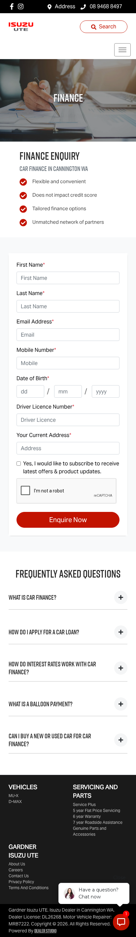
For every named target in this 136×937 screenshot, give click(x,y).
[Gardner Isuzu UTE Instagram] (21, 6)
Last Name (31, 293)
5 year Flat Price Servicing (96, 810)
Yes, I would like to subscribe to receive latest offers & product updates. (71, 467)
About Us (17, 863)
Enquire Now (68, 520)
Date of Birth (33, 378)
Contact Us (19, 875)
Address (65, 6)
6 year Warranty (87, 816)
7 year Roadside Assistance (97, 822)
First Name (31, 264)
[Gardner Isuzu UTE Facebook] (13, 6)
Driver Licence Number (45, 406)
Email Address (35, 321)
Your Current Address (44, 435)
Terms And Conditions (29, 887)
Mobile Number (36, 350)
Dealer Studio (45, 930)
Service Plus (84, 804)
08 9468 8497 (105, 6)
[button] (122, 49)
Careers (16, 869)
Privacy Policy (21, 881)
